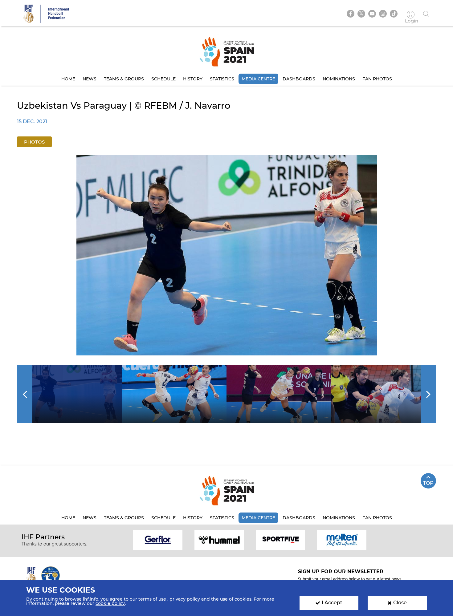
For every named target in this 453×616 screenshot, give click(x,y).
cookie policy (110, 603)
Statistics (222, 79)
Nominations (339, 79)
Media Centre (258, 79)
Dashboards (299, 79)
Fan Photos (377, 79)
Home (68, 79)
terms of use (152, 599)
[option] (226, 255)
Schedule (163, 79)
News (89, 79)
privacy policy (184, 599)
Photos (34, 142)
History (192, 79)
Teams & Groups (124, 79)
